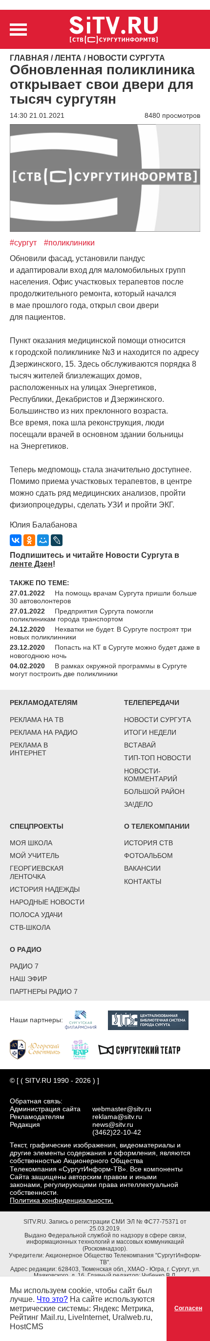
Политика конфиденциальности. (61, 1200)
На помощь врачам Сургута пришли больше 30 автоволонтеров (103, 597)
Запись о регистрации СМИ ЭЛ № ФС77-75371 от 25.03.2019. (118, 1225)
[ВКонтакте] (15, 540)
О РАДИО (26, 949)
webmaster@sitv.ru (121, 1109)
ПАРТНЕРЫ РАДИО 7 (44, 991)
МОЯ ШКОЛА (31, 843)
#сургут (23, 243)
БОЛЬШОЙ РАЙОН (154, 791)
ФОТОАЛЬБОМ (148, 855)
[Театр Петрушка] (85, 1049)
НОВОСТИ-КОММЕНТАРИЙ (150, 775)
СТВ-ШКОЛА (30, 927)
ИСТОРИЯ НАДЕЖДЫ (45, 889)
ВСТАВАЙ (140, 745)
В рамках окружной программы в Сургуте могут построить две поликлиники (98, 670)
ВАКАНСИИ (142, 868)
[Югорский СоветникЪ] (40, 1049)
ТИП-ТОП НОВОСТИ (157, 758)
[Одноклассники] (29, 540)
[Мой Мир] (43, 540)
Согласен (188, 1308)
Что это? (52, 1299)
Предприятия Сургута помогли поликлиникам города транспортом (81, 615)
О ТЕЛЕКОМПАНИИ (156, 826)
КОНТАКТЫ (142, 881)
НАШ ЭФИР (28, 979)
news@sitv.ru (112, 1124)
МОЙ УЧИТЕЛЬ (34, 855)
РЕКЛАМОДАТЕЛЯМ (44, 702)
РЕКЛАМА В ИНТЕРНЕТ (29, 749)
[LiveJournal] (57, 540)
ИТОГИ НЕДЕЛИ (150, 732)
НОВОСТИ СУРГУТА (157, 720)
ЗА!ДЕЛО (138, 804)
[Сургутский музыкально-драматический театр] (144, 1049)
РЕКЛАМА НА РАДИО (44, 732)
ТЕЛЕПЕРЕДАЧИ (151, 702)
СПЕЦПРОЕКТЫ (36, 826)
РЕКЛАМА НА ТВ (36, 720)
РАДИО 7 (24, 966)
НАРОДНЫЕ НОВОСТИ (47, 902)
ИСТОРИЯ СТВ (148, 843)
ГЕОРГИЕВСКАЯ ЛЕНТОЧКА (36, 872)
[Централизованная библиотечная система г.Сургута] (153, 1019)
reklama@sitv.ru (117, 1117)
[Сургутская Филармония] (85, 1019)
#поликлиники (69, 243)
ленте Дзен (31, 564)
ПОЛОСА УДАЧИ (36, 915)
